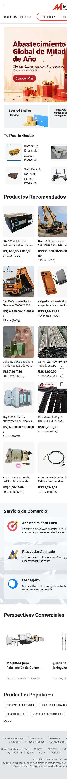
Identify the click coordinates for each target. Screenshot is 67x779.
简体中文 (38, 748)
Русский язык (15, 752)
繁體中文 (52, 748)
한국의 (30, 752)
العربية (42, 752)
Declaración (54, 738)
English (25, 748)
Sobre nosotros (36, 738)
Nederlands (55, 752)
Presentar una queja (13, 738)
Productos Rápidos (34, 741)
